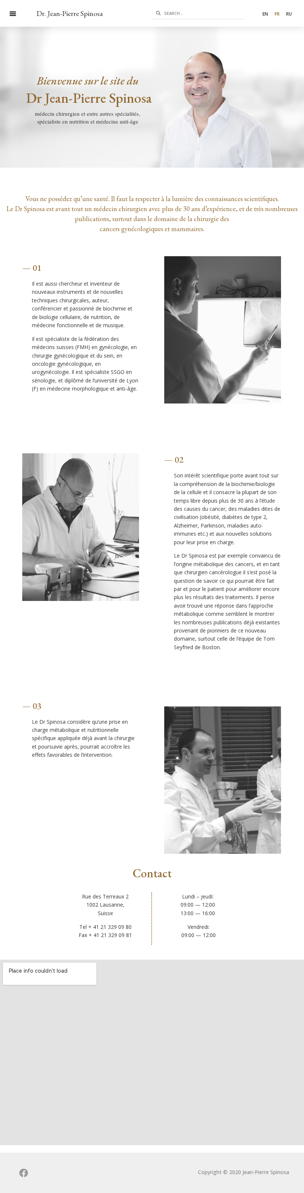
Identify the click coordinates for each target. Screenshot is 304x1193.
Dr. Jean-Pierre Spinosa (69, 13)
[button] (12, 13)
